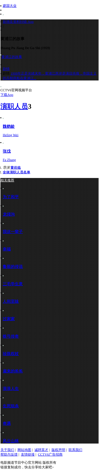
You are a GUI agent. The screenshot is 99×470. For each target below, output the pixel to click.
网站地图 (24, 450)
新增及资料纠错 (18, 22)
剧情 (6, 69)
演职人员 (14, 106)
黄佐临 (15, 167)
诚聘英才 (41, 450)
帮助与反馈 (9, 454)
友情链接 (28, 454)
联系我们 (75, 450)
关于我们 (7, 450)
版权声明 (58, 450)
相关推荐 (7, 180)
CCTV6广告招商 (50, 454)
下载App (6, 95)
